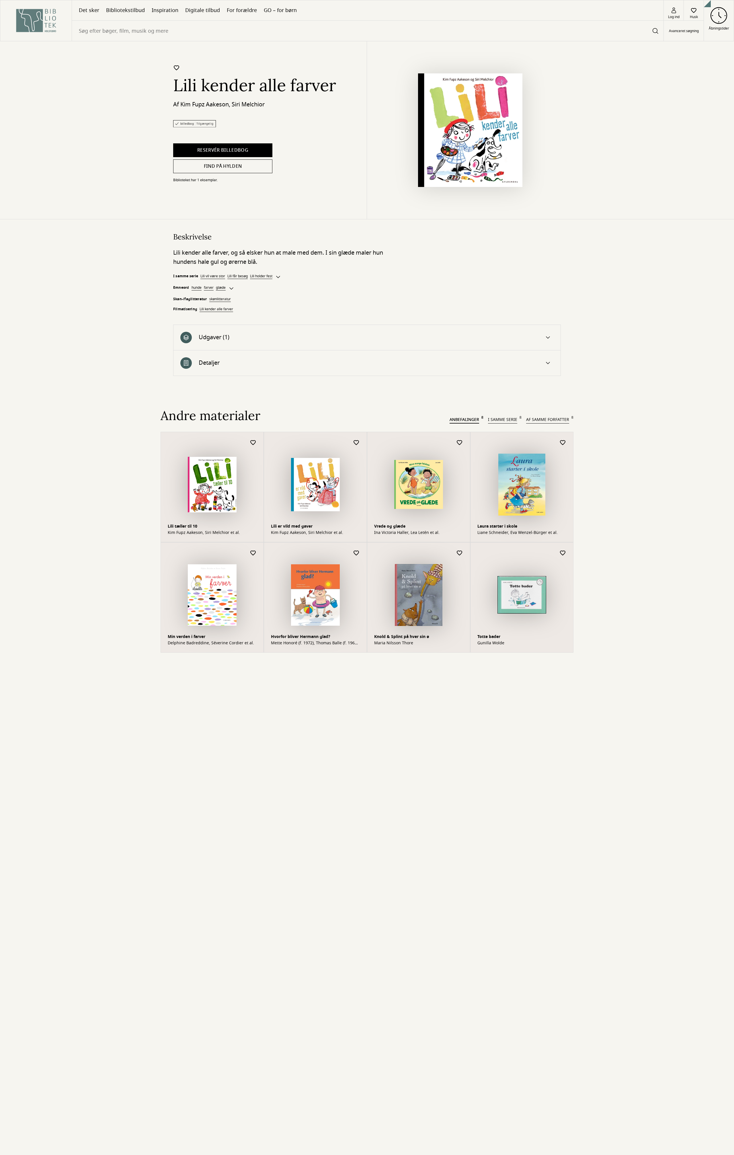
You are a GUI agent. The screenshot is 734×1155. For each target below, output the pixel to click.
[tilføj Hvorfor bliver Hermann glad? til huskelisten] (356, 553)
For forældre (242, 10)
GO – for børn (280, 10)
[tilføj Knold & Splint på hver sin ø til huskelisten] (459, 553)
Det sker (89, 10)
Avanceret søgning (684, 31)
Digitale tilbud (202, 10)
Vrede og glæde (389, 526)
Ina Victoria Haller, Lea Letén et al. (407, 532)
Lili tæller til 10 (182, 526)
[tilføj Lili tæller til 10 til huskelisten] (253, 443)
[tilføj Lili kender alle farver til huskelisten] (176, 67)
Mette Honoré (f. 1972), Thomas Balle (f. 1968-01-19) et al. (314, 643)
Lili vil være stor (212, 276)
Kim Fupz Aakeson (204, 104)
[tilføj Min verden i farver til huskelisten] (253, 553)
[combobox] (367, 31)
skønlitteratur (220, 299)
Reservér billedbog (222, 150)
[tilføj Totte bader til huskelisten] (562, 553)
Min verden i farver (186, 637)
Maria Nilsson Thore (393, 643)
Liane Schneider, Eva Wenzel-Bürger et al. (517, 532)
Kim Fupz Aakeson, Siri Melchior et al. (204, 532)
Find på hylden (223, 166)
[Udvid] (278, 277)
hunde (197, 287)
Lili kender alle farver (216, 309)
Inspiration (165, 10)
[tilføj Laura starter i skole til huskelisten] (562, 443)
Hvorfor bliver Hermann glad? (300, 637)
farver (209, 287)
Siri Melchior (248, 104)
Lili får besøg (237, 276)
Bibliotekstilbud (125, 10)
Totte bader (488, 637)
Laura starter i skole (497, 526)
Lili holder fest (261, 276)
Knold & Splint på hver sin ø (401, 637)
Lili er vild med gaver (292, 526)
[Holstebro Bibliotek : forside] (36, 20)
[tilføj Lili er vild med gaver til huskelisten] (356, 443)
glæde (221, 287)
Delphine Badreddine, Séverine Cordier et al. (211, 643)
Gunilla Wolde (490, 643)
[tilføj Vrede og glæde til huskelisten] (459, 443)
